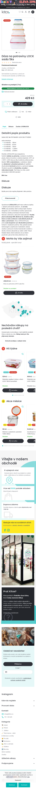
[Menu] (32, 11)
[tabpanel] (18, 34)
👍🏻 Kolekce (5, 746)
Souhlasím (24, 785)
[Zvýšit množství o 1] (9, 104)
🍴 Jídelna (5, 730)
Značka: (8, 68)
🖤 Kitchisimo (6, 741)
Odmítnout (12, 785)
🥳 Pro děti (5, 738)
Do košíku (24, 104)
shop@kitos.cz (8, 714)
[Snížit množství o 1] (4, 104)
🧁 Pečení (5, 728)
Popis (4, 126)
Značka (22, 126)
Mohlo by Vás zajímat (19, 238)
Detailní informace (7, 79)
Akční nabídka (6, 752)
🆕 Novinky (5, 749)
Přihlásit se (18, 664)
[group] (19, 271)
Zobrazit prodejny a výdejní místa (15, 341)
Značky (4, 754)
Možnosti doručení (9, 91)
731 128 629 (8, 717)
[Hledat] (22, 12)
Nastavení (18, 780)
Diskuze (11, 126)
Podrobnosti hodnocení (9, 65)
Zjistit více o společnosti (10, 613)
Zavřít (8, 119)
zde (28, 777)
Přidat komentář (10, 198)
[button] (19, 293)
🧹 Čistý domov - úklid (8, 733)
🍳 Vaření (5, 725)
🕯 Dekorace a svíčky (8, 736)
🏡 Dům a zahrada (7, 744)
